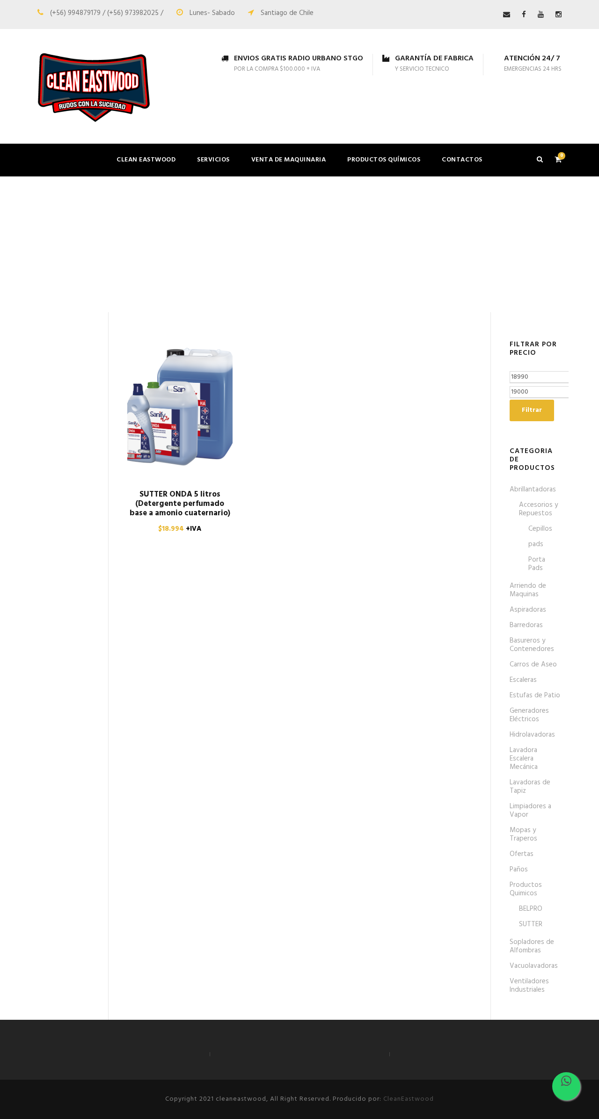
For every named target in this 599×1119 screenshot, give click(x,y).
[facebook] (524, 15)
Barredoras (526, 625)
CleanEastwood (408, 1099)
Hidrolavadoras (532, 734)
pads (535, 544)
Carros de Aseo (533, 664)
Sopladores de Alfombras (532, 946)
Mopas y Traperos (523, 834)
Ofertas (521, 854)
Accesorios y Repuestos (538, 509)
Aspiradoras (528, 609)
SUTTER (530, 924)
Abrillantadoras (533, 489)
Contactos (462, 159)
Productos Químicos (383, 159)
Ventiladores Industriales (529, 985)
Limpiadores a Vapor (530, 810)
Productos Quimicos (526, 889)
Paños (519, 869)
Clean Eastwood (146, 159)
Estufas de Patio (535, 695)
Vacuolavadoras (534, 966)
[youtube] (541, 15)
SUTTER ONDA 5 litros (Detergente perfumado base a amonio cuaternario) (180, 504)
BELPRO (530, 908)
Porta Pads (536, 564)
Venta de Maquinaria (288, 159)
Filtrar (532, 410)
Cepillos (540, 528)
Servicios (213, 159)
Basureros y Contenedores (532, 645)
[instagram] (558, 15)
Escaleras (523, 680)
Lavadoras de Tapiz (530, 787)
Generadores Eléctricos (529, 715)
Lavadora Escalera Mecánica (524, 759)
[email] (506, 15)
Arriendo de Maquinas (528, 590)
